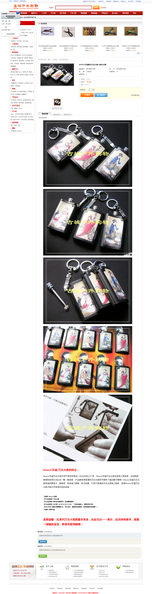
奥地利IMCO (28, 114)
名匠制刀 (13, 41)
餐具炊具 (15, 60)
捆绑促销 (116, 1)
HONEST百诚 (23, 117)
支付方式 (102, 570)
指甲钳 (22, 74)
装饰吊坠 (13, 47)
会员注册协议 (130, 570)
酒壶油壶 (22, 63)
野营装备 (15, 52)
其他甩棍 (17, 94)
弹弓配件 (20, 83)
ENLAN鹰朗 (23, 35)
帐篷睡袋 (13, 66)
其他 (17, 74)
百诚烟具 (89, 71)
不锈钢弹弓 (14, 83)
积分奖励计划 (53, 576)
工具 (12, 108)
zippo (12, 114)
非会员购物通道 (78, 570)
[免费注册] (22, 1)
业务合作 (92, 588)
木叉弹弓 (27, 83)
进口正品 (25, 41)
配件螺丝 (25, 47)
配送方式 (102, 572)
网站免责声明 (78, 576)
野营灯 (16, 103)
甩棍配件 (24, 94)
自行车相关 (16, 105)
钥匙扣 (27, 74)
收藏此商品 (136, 95)
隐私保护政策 (130, 572)
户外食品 (16, 63)
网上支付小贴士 (104, 576)
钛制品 (13, 72)
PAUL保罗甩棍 (21, 91)
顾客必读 (51, 570)
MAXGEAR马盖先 (26, 55)
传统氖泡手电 (27, 100)
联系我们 (60, 588)
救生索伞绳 (29, 63)
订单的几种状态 (53, 574)
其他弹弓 (18, 86)
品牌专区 (101, 1)
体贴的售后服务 (78, 572)
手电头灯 (15, 97)
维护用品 (19, 47)
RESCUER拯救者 (16, 55)
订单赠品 (13, 131)
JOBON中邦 (16, 119)
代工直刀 (19, 41)
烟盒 (15, 125)
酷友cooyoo (18, 72)
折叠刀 (14, 27)
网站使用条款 (78, 574)
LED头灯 (19, 100)
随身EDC (15, 69)
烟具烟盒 (15, 122)
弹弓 (13, 80)
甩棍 (13, 89)
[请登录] (16, 1)
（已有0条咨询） (48, 532)
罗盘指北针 (20, 58)
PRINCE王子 (14, 117)
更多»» (139, 53)
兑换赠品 (108, 1)
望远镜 (26, 58)
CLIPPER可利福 (19, 114)
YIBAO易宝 (23, 119)
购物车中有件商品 (89, 1)
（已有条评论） (48, 546)
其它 (14, 49)
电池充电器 (28, 103)
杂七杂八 (19, 131)
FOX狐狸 (13, 91)
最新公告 (76, 588)
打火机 (14, 111)
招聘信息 (68, 588)
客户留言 (131, 1)
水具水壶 (13, 58)
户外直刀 (15, 38)
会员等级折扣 (53, 572)
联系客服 (138, 1)
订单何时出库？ (104, 574)
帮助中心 (123, 1)
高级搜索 (103, 7)
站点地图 (100, 588)
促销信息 (84, 588)
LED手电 (13, 100)
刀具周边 (15, 44)
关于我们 (52, 588)
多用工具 (25, 72)
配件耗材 (21, 103)
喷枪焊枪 (21, 60)
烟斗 (12, 125)
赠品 (13, 128)
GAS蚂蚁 (29, 91)
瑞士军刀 (24, 30)
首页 (49, 59)
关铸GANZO (25, 32)
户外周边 (27, 60)
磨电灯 (16, 108)
